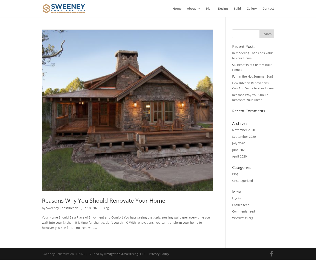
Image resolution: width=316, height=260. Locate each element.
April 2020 (239, 156)
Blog (106, 208)
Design (223, 9)
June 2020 (239, 150)
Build (237, 9)
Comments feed (243, 211)
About (191, 9)
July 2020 (238, 143)
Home (177, 9)
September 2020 (244, 137)
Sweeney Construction (62, 208)
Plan (209, 9)
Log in (236, 198)
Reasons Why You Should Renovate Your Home (103, 200)
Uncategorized (242, 181)
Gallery (252, 9)
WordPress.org (242, 218)
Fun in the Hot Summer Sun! (252, 76)
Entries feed (241, 205)
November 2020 (243, 130)
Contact (268, 9)
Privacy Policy (159, 254)
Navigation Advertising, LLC (124, 254)
